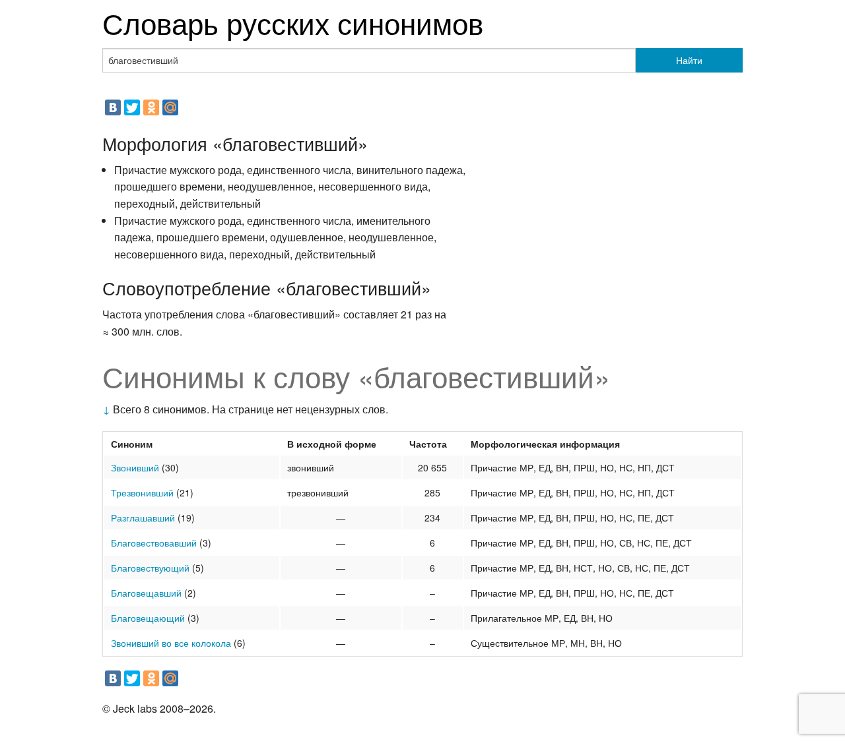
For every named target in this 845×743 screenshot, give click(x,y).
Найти (689, 60)
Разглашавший (143, 517)
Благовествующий (150, 567)
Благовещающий (148, 617)
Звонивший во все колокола (171, 642)
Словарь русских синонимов (292, 22)
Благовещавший (146, 592)
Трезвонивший (142, 492)
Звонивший (135, 467)
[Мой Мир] (170, 107)
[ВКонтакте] (113, 107)
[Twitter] (132, 107)
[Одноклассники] (151, 107)
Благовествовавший (154, 542)
